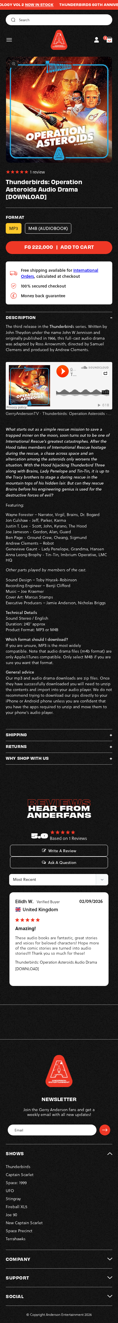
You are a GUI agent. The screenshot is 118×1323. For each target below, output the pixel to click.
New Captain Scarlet (24, 1223)
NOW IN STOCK (25, 4)
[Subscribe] (104, 1130)
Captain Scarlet (20, 1175)
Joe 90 (11, 1215)
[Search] (12, 19)
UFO (10, 1191)
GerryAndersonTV (22, 413)
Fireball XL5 (16, 1207)
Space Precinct (19, 1231)
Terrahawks (15, 1239)
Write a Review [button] (62, 851)
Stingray (13, 1199)
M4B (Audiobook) (48, 228)
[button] (9, 39)
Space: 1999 (16, 1183)
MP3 (13, 228)
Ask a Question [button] (62, 862)
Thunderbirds (18, 1166)
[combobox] (59, 19)
